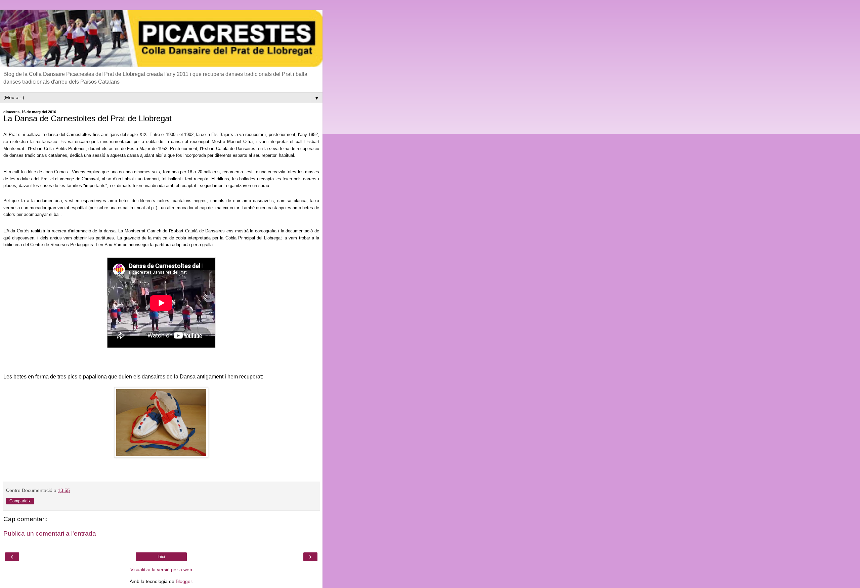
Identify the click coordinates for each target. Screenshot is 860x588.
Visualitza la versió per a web (161, 569)
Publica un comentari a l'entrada (49, 533)
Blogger (184, 581)
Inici (161, 556)
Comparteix (20, 501)
